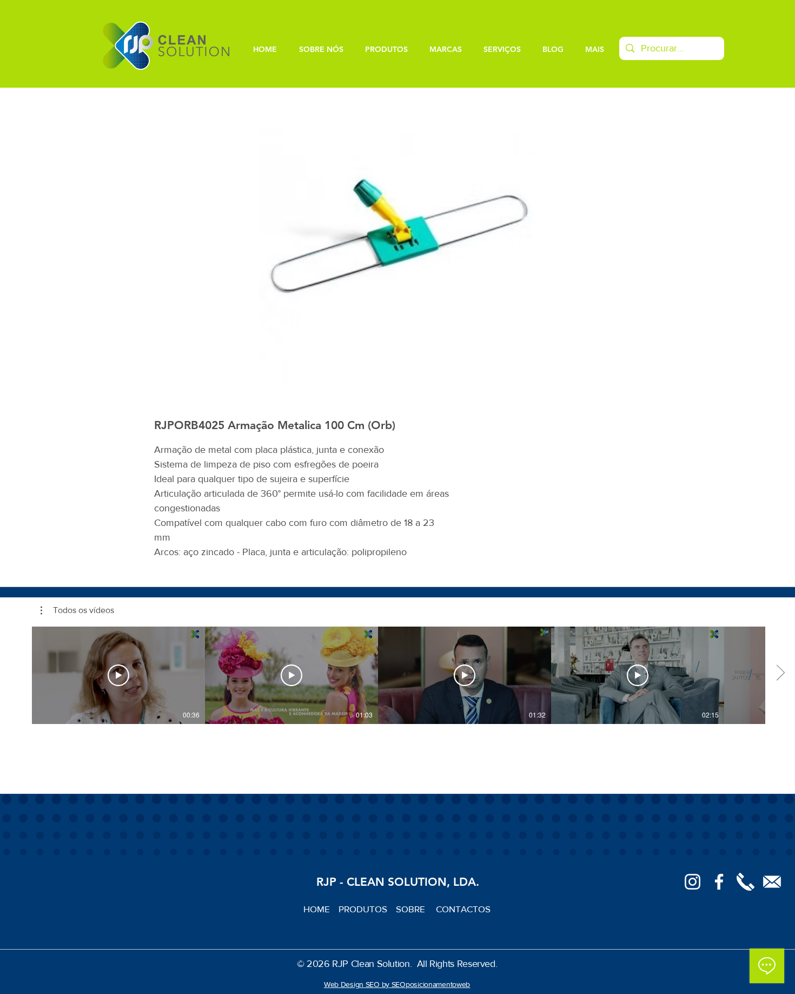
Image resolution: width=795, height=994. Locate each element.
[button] (77, 610)
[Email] (772, 881)
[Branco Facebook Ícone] (719, 881)
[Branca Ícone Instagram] (692, 881)
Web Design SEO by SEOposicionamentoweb (397, 984)
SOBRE (411, 909)
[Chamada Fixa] (745, 881)
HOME (321, 909)
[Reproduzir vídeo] (118, 675)
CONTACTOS (463, 909)
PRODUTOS (367, 909)
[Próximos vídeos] (780, 673)
